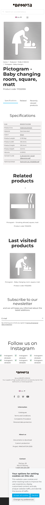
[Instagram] (18, 397)
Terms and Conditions (23, 416)
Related (23, 101)
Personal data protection (22, 422)
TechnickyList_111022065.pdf (29, 162)
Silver (22, 135)
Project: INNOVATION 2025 (22, 446)
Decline (35, 495)
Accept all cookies (21, 495)
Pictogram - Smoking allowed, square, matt (22, 222)
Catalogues (22, 412)
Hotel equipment (26, 128)
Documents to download (22, 440)
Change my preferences (24, 500)
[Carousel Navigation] (22, 188)
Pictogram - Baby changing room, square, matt (21, 64)
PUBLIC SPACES (23, 62)
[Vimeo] (23, 397)
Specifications (10, 101)
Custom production (22, 443)
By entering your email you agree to (20, 323)
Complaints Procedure (22, 419)
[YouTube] (27, 397)
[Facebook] (14, 397)
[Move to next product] (25, 188)
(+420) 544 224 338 (22, 467)
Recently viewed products (34, 103)
